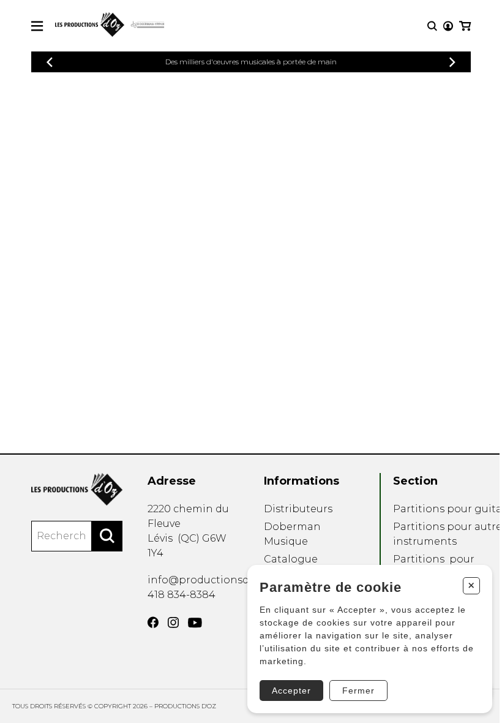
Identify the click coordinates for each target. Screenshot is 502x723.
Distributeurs (298, 509)
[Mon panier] (465, 26)
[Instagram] (173, 622)
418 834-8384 (181, 594)
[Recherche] (432, 26)
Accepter (291, 690)
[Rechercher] (107, 536)
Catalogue (291, 559)
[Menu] (37, 26)
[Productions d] (76, 489)
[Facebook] (153, 622)
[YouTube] (195, 623)
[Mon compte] (448, 26)
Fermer (358, 690)
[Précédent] (50, 62)
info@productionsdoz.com (216, 580)
